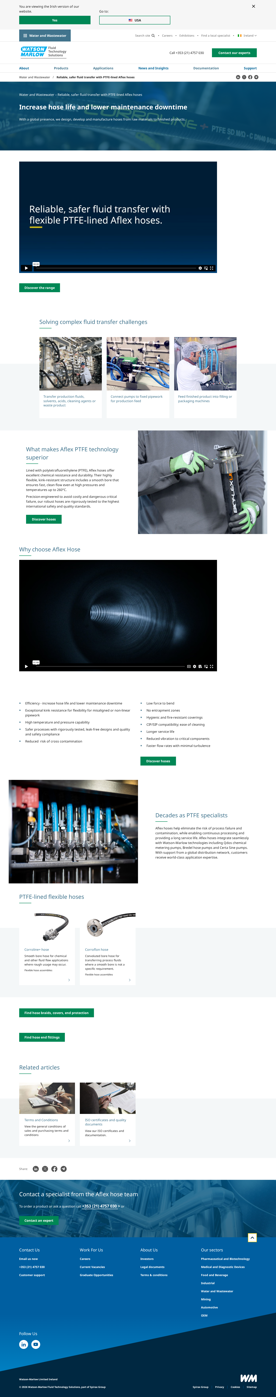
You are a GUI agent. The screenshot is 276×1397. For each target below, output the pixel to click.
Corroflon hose (96, 949)
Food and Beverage (214, 1275)
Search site (142, 35)
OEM (204, 1315)
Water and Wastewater (47, 35)
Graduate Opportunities (96, 1275)
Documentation (206, 68)
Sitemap (252, 1387)
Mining (206, 1299)
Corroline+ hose (36, 949)
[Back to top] (252, 1237)
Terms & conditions (153, 1275)
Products (61, 68)
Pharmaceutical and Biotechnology (225, 1259)
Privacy (219, 1387)
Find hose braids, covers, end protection (56, 1013)
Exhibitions (186, 35)
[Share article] (238, 77)
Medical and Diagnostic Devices (223, 1267)
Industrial (208, 1283)
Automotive (209, 1307)
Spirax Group (201, 1387)
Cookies (235, 1387)
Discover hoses (44, 519)
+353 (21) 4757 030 (100, 1206)
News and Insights (153, 68)
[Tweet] (244, 77)
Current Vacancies (92, 1267)
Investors (147, 1259)
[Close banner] (253, 6)
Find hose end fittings (42, 1037)
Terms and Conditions (41, 1120)
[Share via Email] (256, 77)
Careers (167, 35)
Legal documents (152, 1267)
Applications (103, 68)
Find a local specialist (215, 35)
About (24, 68)
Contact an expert (38, 1220)
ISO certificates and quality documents (105, 1122)
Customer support (32, 1275)
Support (250, 68)
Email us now (28, 1259)
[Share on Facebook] (250, 77)
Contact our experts (234, 53)
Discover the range (39, 288)
